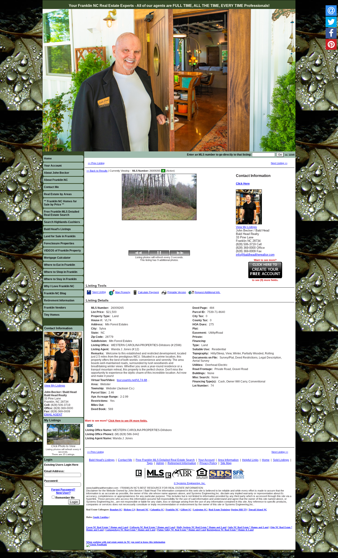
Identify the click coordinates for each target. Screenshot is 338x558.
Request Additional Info (208, 292)
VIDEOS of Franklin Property (62, 250)
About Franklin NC (56, 180)
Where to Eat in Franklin (59, 264)
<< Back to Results (97, 170)
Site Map (226, 463)
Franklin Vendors (55, 307)
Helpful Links (250, 460)
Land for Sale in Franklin (59, 236)
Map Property (122, 292)
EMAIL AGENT (53, 414)
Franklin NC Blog (55, 293)
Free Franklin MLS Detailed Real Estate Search (61, 213)
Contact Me (51, 187)
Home (48, 158)
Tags (150, 463)
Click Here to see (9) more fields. (127, 420)
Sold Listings (281, 460)
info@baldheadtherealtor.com (255, 254)
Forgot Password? (63, 489)
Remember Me (65, 497)
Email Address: (54, 471)
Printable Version (176, 292)
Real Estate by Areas (58, 194)
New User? (63, 492)
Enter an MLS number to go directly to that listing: (219, 154)
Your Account (53, 165)
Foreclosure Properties (59, 243)
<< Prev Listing (96, 163)
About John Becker (56, 172)
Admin (160, 463)
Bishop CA (129, 509)
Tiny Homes (52, 314)
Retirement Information (59, 300)
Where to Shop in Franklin (60, 272)
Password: (51, 481)
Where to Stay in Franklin (60, 279)
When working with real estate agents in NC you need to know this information (125, 542)
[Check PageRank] (96, 544)
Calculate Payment (148, 292)
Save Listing (99, 291)
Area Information (228, 460)
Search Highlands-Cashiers (62, 222)
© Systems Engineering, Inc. (190, 483)
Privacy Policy (208, 463)
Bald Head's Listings (57, 229)
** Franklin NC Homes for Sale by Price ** (60, 203)
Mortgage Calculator (57, 257)
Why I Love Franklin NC (59, 286)
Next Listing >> (279, 163)
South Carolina (101, 517)
